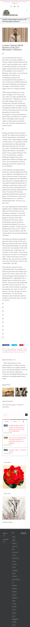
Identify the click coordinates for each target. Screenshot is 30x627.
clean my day (14, 563)
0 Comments (22, 352)
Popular (7, 421)
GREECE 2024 (14, 599)
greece (14, 595)
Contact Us (5, 540)
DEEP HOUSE (14, 575)
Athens (14, 543)
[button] (3, 392)
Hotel (14, 610)
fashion (14, 591)
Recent (15, 421)
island (14, 613)
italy (13, 616)
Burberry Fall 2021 (12, 350)
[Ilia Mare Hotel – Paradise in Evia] (6, 450)
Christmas (15, 558)
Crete (14, 567)
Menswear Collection (13, 352)
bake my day (14, 548)
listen (14, 625)
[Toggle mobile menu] (27, 10)
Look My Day (5, 352)
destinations (16, 579)
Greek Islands (14, 605)
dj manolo (14, 584)
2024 (13, 537)
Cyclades (15, 570)
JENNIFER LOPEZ (15, 620)
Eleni (5, 349)
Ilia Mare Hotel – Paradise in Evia (17, 451)
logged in (14, 405)
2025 (13, 540)
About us (5, 534)
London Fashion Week (22, 350)
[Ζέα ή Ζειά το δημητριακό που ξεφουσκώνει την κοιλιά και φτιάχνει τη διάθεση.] (6, 438)
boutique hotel (15, 553)
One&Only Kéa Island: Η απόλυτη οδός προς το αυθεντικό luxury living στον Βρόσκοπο (17, 428)
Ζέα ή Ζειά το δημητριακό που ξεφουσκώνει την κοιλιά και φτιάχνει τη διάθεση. (17, 440)
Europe (14, 588)
